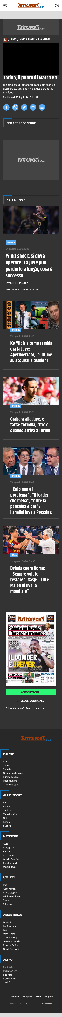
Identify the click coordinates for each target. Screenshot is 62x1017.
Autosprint (8, 847)
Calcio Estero (10, 780)
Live (5, 761)
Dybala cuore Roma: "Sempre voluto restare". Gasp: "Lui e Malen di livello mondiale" (29, 580)
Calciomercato (10, 784)
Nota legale (9, 933)
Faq (5, 929)
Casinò (6, 982)
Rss (5, 884)
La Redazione (10, 926)
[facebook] (6, 107)
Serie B (7, 769)
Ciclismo (7, 810)
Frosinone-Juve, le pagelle (17, 283)
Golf (5, 818)
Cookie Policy (10, 937)
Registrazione (10, 971)
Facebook (14, 996)
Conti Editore (10, 866)
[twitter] (24, 107)
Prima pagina (10, 892)
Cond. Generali (11, 949)
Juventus (11, 243)
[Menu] (5, 5)
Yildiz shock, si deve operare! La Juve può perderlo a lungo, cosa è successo (29, 266)
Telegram (48, 996)
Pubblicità (8, 967)
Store (6, 900)
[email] (33, 107)
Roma (14, 555)
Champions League (13, 773)
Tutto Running (10, 814)
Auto (5, 843)
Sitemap (7, 904)
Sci (4, 802)
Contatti (7, 922)
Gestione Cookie (11, 941)
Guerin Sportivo (11, 859)
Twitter (37, 996)
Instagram (27, 996)
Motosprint (8, 855)
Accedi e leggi (33, 708)
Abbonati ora (30, 692)
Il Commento (44, 40)
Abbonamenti (10, 888)
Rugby (6, 806)
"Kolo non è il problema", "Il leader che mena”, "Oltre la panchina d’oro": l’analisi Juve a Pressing (31, 501)
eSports (7, 825)
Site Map (7, 974)
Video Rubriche (27, 40)
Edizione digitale (11, 896)
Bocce (6, 821)
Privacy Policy (10, 945)
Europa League (11, 777)
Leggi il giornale (32, 701)
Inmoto (6, 851)
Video (13, 40)
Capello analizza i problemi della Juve (22, 289)
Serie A (7, 765)
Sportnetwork (10, 863)
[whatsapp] (15, 107)
